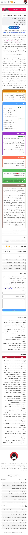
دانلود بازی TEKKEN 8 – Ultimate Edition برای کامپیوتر (15, 386)
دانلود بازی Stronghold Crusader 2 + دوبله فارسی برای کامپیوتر (15, 523)
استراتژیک (12, 41)
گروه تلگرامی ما (8, 288)
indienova (23, 241)
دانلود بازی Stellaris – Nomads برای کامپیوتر (16, 376)
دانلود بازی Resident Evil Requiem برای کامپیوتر (16, 431)
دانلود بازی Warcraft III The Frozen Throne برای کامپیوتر (14, 349)
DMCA (9, 475)
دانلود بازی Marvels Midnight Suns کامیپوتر (17, 345)
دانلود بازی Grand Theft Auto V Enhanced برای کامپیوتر (14, 382)
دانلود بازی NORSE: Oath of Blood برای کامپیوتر (17, 491)
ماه (14, 357)
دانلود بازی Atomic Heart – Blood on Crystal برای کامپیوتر (13, 268)
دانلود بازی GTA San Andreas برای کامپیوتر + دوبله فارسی (14, 410)
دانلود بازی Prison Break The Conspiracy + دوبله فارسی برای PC (14, 517)
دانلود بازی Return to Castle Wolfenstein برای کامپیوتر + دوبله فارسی (13, 509)
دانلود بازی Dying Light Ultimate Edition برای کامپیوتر (15, 400)
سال (6, 357)
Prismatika (18, 241)
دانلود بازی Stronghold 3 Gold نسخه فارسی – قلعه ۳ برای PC (15, 528)
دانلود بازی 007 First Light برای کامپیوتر (17, 380)
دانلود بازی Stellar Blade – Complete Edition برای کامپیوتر (14, 370)
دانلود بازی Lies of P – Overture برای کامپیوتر (16, 320)
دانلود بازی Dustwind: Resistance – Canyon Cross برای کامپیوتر (14, 502)
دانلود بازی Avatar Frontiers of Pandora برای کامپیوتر (15, 378)
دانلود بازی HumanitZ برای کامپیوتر (20, 499)
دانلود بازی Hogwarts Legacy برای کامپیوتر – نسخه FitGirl (14, 442)
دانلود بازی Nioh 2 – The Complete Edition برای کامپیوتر (14, 329)
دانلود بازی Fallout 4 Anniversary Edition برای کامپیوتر (15, 368)
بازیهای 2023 (6, 241)
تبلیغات (19, 475)
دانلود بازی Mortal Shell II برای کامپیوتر (19, 488)
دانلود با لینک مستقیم (18, 175)
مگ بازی (10, 532)
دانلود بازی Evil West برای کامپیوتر (18, 347)
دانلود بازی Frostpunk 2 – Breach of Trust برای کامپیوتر (14, 372)
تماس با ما (14, 475)
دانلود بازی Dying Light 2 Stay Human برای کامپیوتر (15, 390)
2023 (17, 42)
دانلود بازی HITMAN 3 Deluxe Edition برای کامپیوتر (15, 440)
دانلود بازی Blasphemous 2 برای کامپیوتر (17, 337)
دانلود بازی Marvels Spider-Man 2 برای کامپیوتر (16, 398)
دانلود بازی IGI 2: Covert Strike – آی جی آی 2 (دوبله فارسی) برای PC (14, 525)
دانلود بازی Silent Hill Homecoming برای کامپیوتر (17, 512)
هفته (22, 357)
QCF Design (12, 241)
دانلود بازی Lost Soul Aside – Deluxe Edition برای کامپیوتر (14, 343)
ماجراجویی (17, 41)
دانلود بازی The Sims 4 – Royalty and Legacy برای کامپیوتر (14, 384)
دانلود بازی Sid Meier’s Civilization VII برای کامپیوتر (15, 374)
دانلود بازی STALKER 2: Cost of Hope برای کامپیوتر (15, 366)
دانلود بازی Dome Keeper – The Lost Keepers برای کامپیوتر (14, 332)
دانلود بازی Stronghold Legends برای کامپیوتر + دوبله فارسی (15, 520)
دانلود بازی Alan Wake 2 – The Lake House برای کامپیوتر (14, 364)
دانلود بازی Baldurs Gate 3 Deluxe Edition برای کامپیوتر (14, 388)
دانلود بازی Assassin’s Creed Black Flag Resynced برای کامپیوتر (14, 485)
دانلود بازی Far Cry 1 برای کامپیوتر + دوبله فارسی (17, 514)
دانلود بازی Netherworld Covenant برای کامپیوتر (17, 493)
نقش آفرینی (7, 41)
